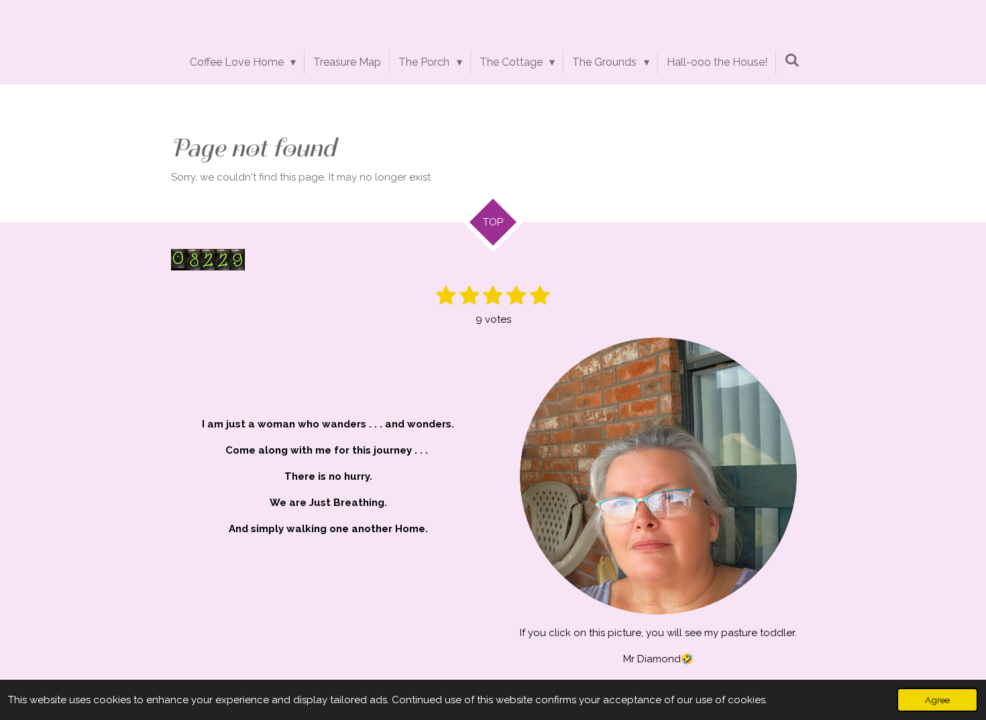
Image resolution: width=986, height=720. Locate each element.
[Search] (792, 60)
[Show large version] (658, 476)
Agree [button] (937, 700)
